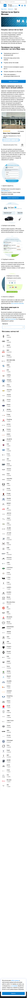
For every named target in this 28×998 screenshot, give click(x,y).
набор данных (15, 980)
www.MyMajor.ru (5, 190)
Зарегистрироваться (13, 197)
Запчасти (10, 9)
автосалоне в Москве (17, 303)
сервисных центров (10, 319)
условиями (14, 985)
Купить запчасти (13, 81)
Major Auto (4, 9)
